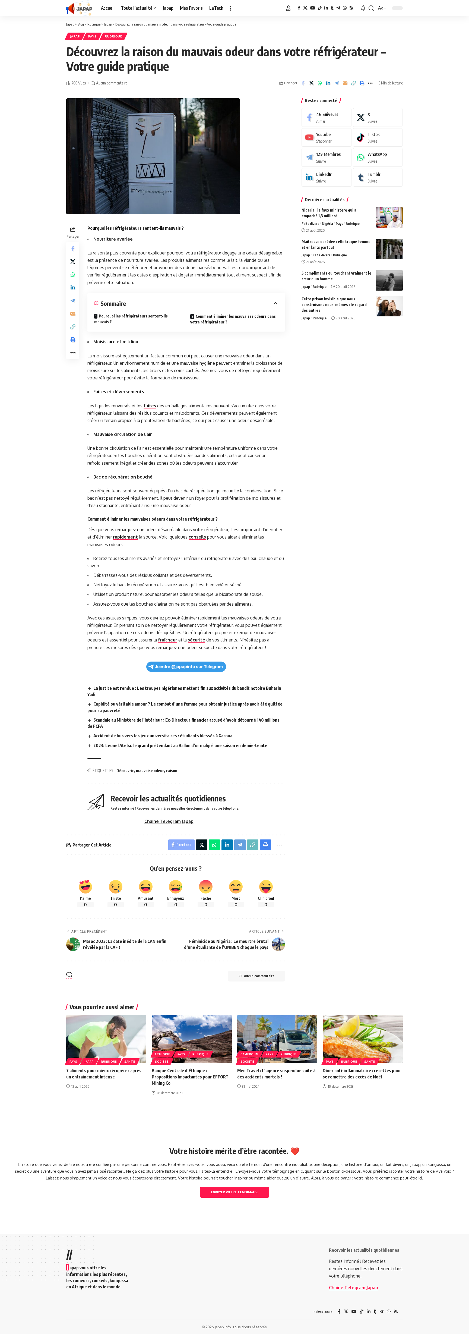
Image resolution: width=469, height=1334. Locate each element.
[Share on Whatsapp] (320, 83)
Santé (129, 1061)
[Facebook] (299, 8)
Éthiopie (162, 1054)
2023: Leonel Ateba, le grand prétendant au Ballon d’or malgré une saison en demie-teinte (180, 745)
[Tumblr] (332, 8)
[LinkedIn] (326, 8)
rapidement (125, 537)
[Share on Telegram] (336, 83)
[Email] (345, 83)
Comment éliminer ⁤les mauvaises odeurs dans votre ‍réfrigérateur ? (233, 319)
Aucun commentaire (111, 82)
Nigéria (327, 223)
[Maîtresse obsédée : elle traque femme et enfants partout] (389, 249)
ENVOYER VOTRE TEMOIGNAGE (234, 1192)
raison (171, 770)
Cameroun (249, 1054)
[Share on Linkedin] (328, 83)
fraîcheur (167, 640)
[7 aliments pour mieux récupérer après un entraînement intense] (106, 1039)
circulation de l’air (133, 434)
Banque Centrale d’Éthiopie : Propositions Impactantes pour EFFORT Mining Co (190, 1077)
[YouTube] (312, 8)
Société (162, 1061)
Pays (92, 36)
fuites (150, 405)
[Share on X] (311, 83)
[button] (230, 8)
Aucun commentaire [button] (259, 976)
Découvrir (125, 770)
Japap (75, 36)
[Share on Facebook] (303, 83)
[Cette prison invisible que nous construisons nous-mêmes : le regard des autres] (389, 306)
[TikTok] (319, 8)
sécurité (196, 640)
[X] (305, 8)
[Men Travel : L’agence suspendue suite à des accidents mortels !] (277, 1039)
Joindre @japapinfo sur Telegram (189, 666)
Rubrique (113, 36)
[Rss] (351, 8)
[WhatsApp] (344, 8)
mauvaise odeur (150, 770)
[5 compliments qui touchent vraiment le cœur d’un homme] (389, 280)
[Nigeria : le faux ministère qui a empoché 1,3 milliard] (389, 217)
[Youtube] (326, 137)
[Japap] (79, 8)
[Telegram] (338, 8)
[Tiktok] (378, 137)
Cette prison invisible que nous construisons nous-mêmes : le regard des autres (334, 305)
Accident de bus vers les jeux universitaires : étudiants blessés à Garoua (162, 735)
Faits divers (310, 223)
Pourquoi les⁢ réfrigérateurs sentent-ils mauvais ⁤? (131, 319)
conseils (197, 537)
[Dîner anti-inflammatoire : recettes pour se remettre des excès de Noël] (363, 1039)
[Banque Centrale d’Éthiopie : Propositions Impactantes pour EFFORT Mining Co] (192, 1039)
